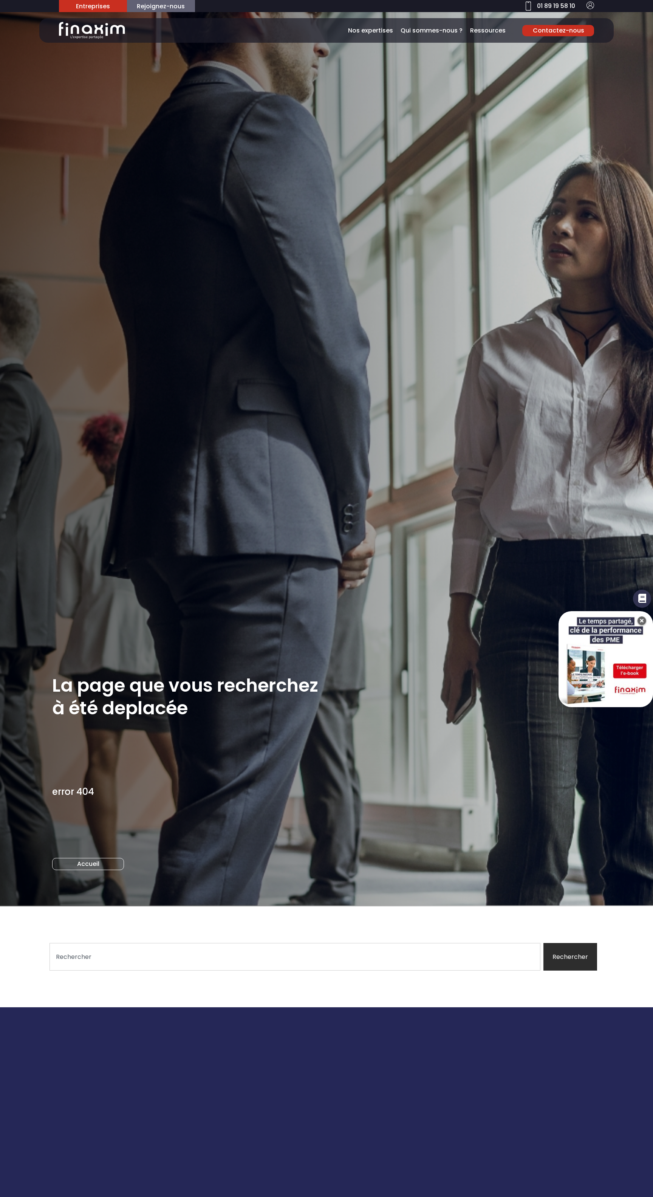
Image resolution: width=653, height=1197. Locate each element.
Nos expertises (370, 30)
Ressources (488, 30)
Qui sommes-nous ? (432, 30)
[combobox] (295, 957)
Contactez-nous (558, 30)
